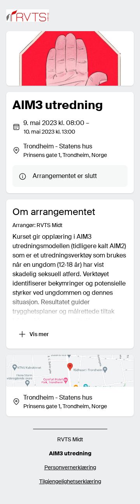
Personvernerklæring (70, 467)
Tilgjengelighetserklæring (70, 481)
